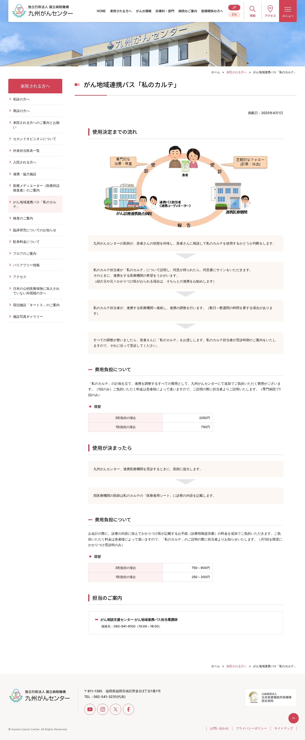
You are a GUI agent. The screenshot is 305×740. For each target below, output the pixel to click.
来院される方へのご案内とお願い (36, 124)
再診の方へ (21, 111)
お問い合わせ (219, 728)
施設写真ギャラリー (29, 316)
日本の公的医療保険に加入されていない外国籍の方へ (36, 290)
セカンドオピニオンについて (34, 139)
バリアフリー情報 (26, 265)
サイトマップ (283, 728)
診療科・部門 (165, 11)
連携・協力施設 (24, 174)
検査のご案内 (23, 218)
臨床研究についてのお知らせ (34, 230)
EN (234, 15)
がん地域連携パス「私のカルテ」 (34, 204)
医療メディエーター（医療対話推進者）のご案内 (36, 188)
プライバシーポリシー (251, 728)
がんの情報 (143, 11)
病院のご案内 (187, 11)
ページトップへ (293, 718)
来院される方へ (121, 11)
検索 (253, 15)
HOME (101, 11)
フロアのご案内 (24, 253)
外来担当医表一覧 (26, 150)
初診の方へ (21, 99)
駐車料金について (26, 242)
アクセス (270, 15)
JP (234, 8)
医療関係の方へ (212, 11)
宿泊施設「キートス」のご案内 (36, 305)
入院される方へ (24, 162)
